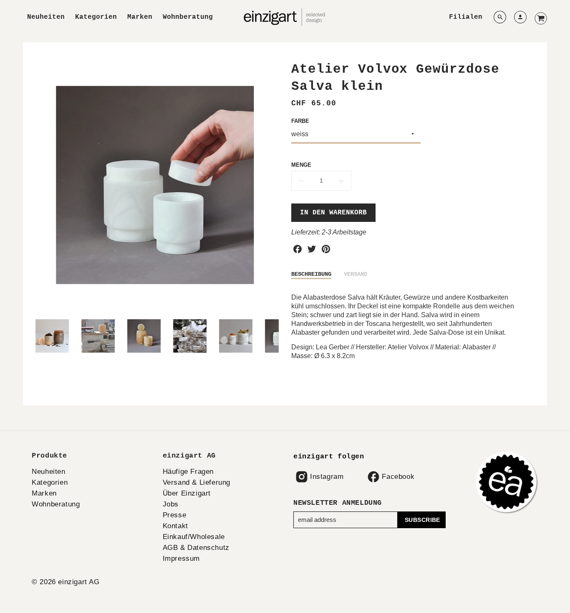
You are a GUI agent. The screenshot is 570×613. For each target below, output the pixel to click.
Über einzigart (187, 493)
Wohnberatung (188, 17)
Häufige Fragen (188, 472)
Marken (139, 17)
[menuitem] (46, 17)
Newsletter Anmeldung (337, 503)
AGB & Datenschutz (196, 548)
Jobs (171, 504)
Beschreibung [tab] (311, 274)
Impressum (181, 558)
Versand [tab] (355, 274)
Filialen (465, 17)
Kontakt (175, 526)
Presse (175, 515)
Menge (301, 165)
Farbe (300, 121)
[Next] (272, 185)
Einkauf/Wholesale (194, 537)
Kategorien (96, 17)
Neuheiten (46, 17)
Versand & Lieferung (196, 482)
